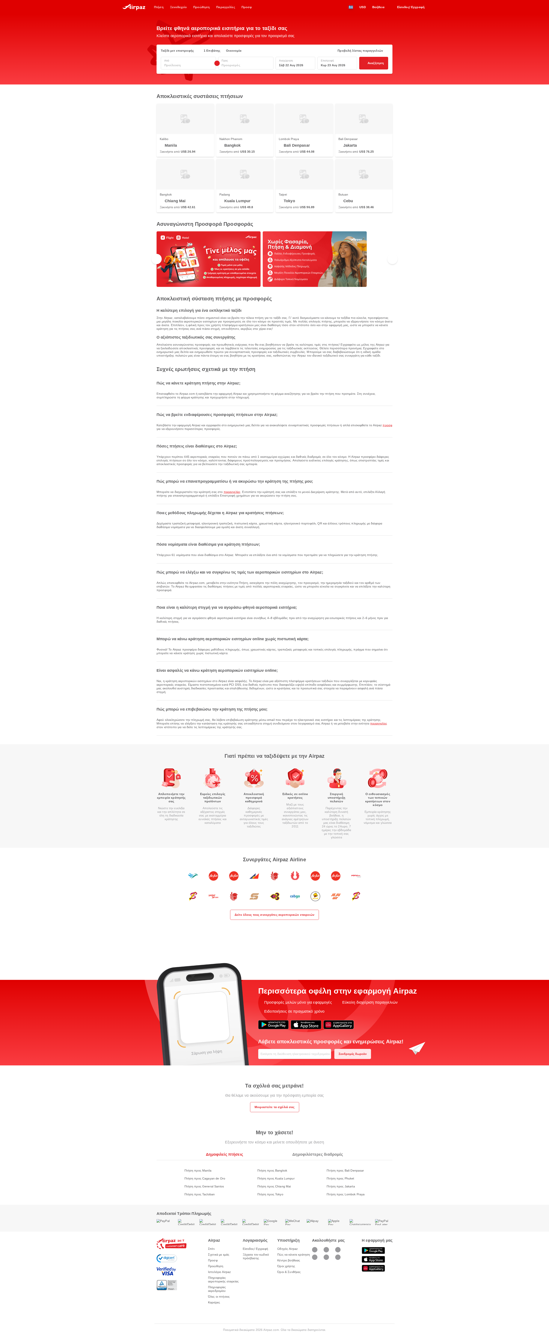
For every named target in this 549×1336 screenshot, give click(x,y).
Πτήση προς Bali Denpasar (345, 1170)
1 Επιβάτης (212, 50)
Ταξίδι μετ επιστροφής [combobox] (177, 50)
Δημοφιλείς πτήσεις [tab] (224, 1154)
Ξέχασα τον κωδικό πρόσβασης (256, 1256)
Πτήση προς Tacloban (199, 1194)
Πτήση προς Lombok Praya (346, 1194)
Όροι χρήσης (286, 1266)
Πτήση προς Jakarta (341, 1186)
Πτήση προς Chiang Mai (274, 1186)
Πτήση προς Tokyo (270, 1194)
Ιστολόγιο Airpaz (219, 1272)
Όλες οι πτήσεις (219, 1296)
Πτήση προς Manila (197, 1170)
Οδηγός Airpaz (287, 1248)
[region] (274, 259)
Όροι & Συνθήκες (289, 1272)
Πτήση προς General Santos (204, 1186)
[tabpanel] (274, 1178)
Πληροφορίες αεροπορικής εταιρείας (223, 1279)
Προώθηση (215, 1266)
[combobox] (188, 65)
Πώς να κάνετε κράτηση (293, 1254)
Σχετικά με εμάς (218, 1254)
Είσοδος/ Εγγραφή (255, 1248)
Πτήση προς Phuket (340, 1178)
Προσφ (387, 425)
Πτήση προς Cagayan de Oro (204, 1178)
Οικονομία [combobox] (233, 50)
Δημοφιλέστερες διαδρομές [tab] (317, 1154)
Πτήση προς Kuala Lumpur (276, 1178)
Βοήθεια (378, 7)
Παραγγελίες (232, 492)
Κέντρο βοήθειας (288, 1260)
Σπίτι (211, 1248)
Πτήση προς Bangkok (272, 1170)
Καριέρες (214, 1302)
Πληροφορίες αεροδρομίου (217, 1288)
